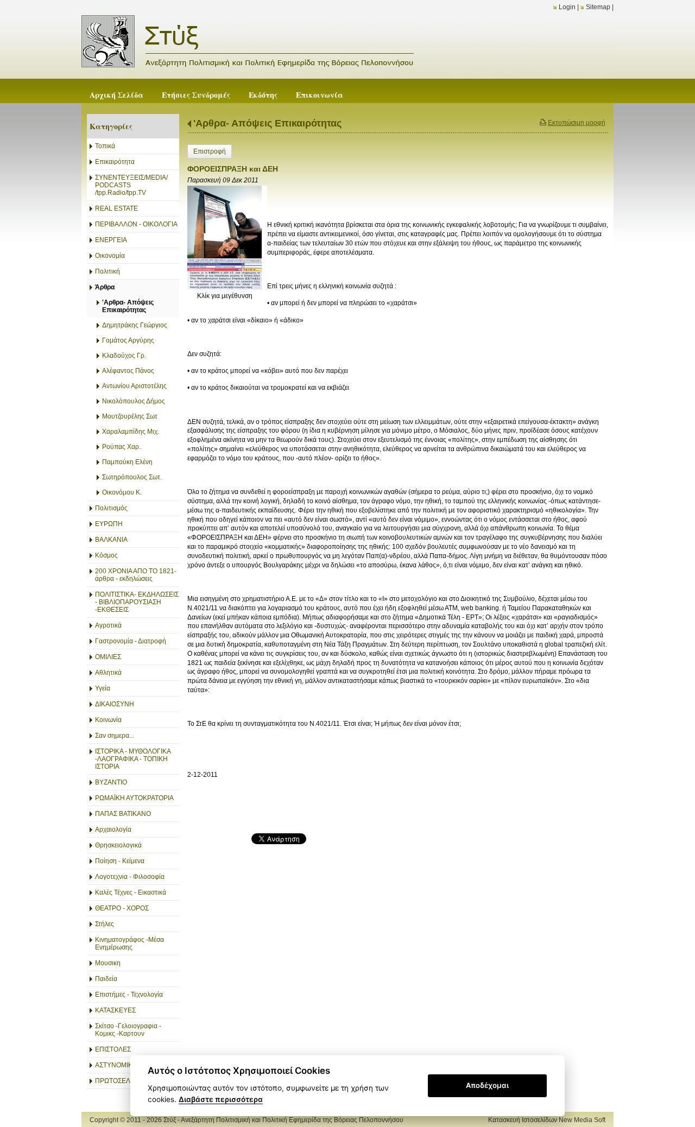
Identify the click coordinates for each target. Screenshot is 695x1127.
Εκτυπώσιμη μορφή (576, 122)
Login (567, 7)
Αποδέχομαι (487, 1085)
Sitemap (598, 7)
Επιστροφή (209, 151)
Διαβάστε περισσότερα (221, 1099)
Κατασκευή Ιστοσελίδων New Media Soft (546, 1120)
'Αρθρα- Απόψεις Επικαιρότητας (267, 123)
